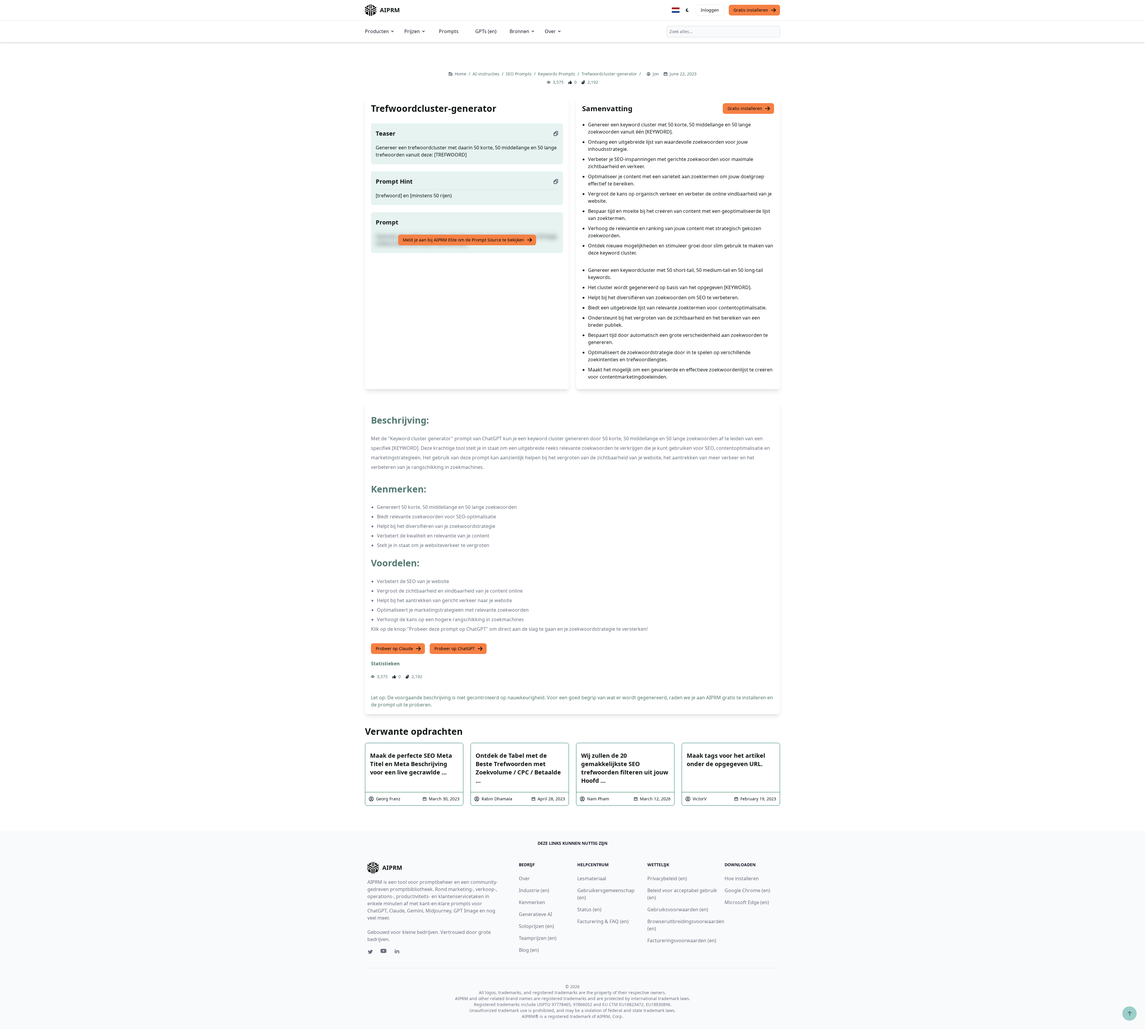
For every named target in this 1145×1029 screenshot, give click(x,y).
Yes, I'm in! (618, 522)
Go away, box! (690, 579)
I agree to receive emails (578, 503)
